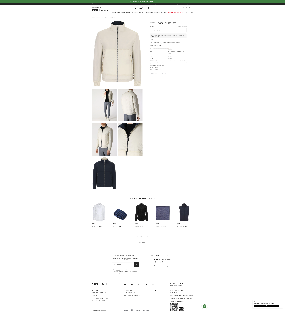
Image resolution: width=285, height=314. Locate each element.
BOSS (169, 48)
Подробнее (149, 1)
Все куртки (142, 243)
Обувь (119, 12)
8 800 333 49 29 (182, 4)
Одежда (113, 12)
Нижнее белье (158, 12)
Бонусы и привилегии (99, 301)
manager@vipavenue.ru (163, 262)
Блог (191, 12)
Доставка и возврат (99, 293)
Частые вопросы (129, 293)
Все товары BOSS (142, 237)
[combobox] (168, 30)
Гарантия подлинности (132, 295)
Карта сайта (174, 293)
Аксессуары (149, 12)
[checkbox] (124, 271)
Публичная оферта (176, 290)
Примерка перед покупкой (101, 298)
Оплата (94, 295)
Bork (165, 12)
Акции (187, 12)
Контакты (95, 290)
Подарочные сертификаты (135, 12)
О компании (128, 290)
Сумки (123, 12)
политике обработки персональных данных (123, 273)
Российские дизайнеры (176, 12)
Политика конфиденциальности (181, 295)
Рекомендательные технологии (181, 298)
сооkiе (272, 303)
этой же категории (155, 36)
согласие (118, 269)
